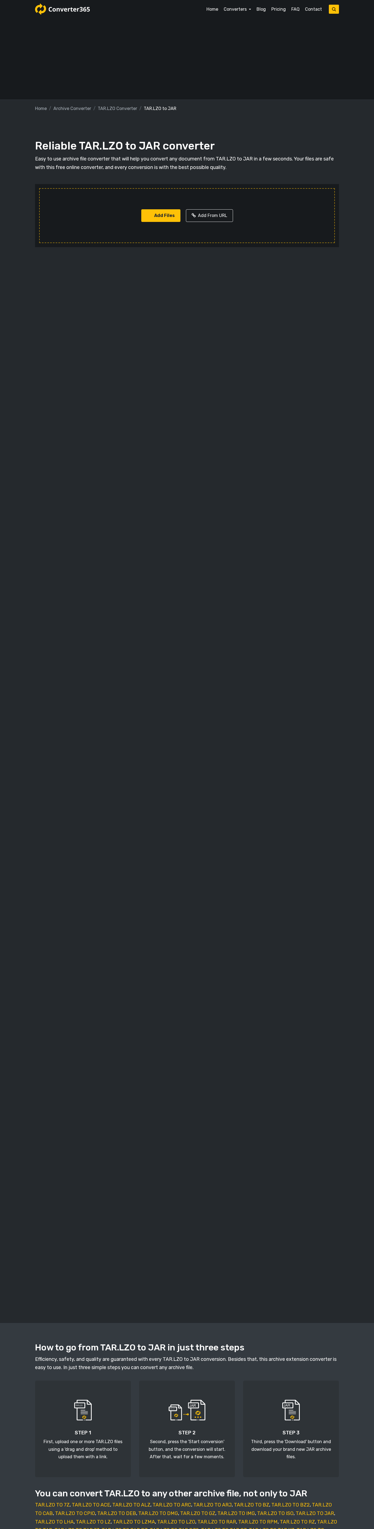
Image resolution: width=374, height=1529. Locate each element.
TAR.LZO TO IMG (236, 1513)
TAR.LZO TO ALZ (131, 1505)
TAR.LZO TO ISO (275, 1513)
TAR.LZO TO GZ (197, 1513)
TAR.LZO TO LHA (54, 1522)
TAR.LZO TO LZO (176, 1522)
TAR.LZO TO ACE (91, 1505)
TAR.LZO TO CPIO (75, 1513)
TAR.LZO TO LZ (93, 1522)
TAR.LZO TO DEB (116, 1513)
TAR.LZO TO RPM (258, 1522)
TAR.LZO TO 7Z (52, 1505)
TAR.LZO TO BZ (251, 1505)
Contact (313, 9)
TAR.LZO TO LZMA (134, 1522)
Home (212, 9)
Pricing (278, 9)
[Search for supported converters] (334, 9)
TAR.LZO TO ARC (172, 1505)
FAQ (295, 9)
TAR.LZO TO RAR (216, 1522)
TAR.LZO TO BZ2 (290, 1505)
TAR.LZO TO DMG (158, 1513)
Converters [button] (236, 9)
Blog (261, 9)
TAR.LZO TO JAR (315, 1513)
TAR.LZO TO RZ (297, 1522)
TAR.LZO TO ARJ (212, 1505)
